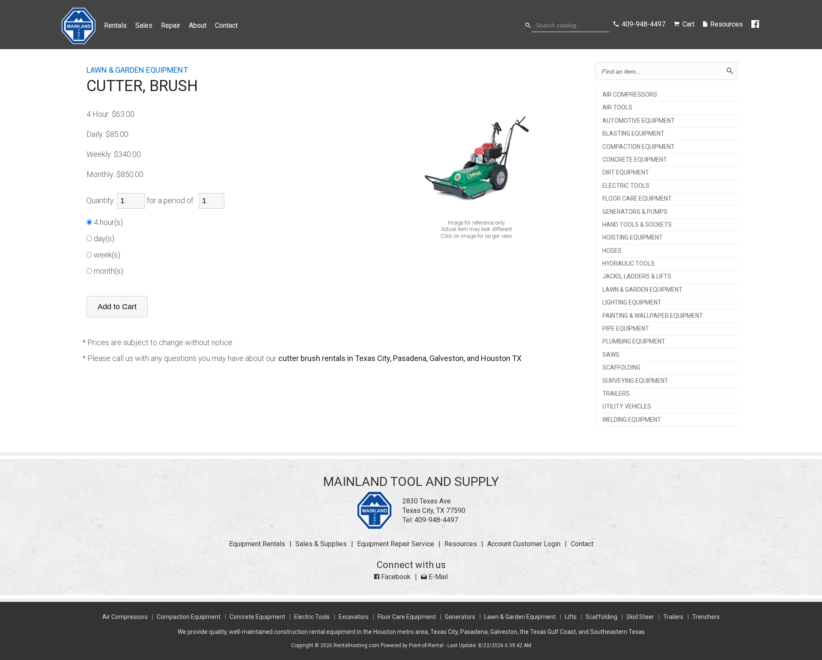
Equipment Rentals (257, 544)
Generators (460, 616)
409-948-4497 (436, 520)
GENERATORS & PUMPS (634, 212)
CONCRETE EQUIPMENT (634, 160)
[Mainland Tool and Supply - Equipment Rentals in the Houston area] (78, 42)
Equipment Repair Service (395, 544)
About (197, 25)
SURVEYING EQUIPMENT (635, 381)
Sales (143, 25)
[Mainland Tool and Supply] (374, 527)
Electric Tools (312, 616)
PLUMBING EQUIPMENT (633, 341)
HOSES (612, 251)
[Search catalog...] (527, 25)
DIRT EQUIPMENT (625, 172)
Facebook (395, 577)
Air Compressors (125, 616)
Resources (460, 544)
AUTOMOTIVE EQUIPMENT (638, 121)
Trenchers (706, 616)
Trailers (673, 616)
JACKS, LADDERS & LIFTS (636, 276)
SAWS (610, 355)
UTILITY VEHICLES (626, 406)
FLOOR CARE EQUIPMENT (637, 198)
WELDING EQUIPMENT (631, 420)
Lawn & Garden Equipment (520, 616)
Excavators (354, 616)
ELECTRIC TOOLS (625, 186)
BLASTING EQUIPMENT (633, 133)
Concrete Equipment (257, 616)
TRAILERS (616, 394)
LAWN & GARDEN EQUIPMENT (642, 290)
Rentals (115, 25)
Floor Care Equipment (407, 616)
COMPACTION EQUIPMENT (638, 147)
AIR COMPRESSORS (629, 95)
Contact (226, 25)
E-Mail (437, 577)
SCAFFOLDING (621, 367)
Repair (170, 25)
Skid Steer (640, 616)
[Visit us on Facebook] (755, 24)
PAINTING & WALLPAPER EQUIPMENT (652, 316)
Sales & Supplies (321, 544)
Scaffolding (601, 616)
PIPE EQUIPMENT (625, 329)
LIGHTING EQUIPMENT (631, 302)
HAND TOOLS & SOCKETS (637, 225)
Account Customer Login (523, 544)
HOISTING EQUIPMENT (632, 237)
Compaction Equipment (188, 616)
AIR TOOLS (617, 107)
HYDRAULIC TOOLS (628, 263)
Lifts (571, 616)
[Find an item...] (730, 71)
